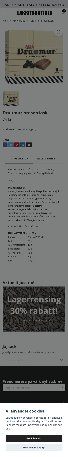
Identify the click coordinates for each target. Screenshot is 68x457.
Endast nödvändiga (34, 447)
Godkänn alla (34, 438)
